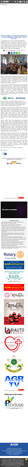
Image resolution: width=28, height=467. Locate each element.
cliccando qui (18, 462)
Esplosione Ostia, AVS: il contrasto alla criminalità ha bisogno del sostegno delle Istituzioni (12, 245)
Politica (5, 4)
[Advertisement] (14, 20)
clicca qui (19, 465)
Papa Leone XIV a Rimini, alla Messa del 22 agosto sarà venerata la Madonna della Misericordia (13, 240)
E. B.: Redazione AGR (10, 50)
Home (2, 4)
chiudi (19, 463)
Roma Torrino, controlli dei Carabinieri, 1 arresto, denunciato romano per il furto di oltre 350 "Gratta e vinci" (13, 237)
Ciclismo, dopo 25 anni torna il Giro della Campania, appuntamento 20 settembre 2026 (12, 222)
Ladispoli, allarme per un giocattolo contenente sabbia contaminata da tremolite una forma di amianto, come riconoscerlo (13, 230)
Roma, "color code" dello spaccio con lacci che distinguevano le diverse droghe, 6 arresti (11, 225)
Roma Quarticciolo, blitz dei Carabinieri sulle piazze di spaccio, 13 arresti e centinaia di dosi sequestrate (12, 242)
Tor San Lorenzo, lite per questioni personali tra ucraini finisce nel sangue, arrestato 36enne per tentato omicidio (13, 228)
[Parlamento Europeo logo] (4, 154)
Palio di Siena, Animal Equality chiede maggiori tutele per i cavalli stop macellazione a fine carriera (13, 247)
